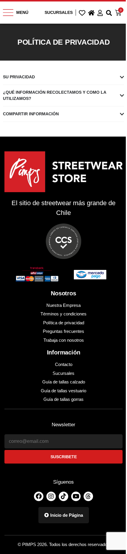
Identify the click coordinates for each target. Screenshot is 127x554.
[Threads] (86, 493)
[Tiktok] (61, 493)
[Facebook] (36, 493)
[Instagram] (49, 493)
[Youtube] (74, 493)
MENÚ (22, 12)
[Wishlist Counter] (82, 12)
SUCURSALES (59, 12)
